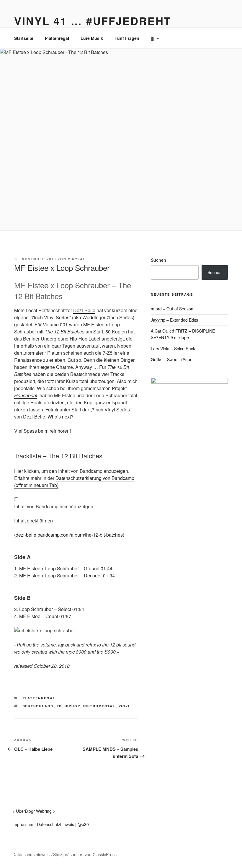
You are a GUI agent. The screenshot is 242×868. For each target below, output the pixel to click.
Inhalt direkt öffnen (33, 520)
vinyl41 (76, 259)
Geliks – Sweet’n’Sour (171, 359)
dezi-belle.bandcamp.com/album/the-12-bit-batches (69, 534)
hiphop (72, 706)
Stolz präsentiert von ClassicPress (85, 854)
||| (152, 38)
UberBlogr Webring (34, 811)
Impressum (22, 824)
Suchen (158, 260)
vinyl (125, 706)
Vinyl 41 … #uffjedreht (92, 20)
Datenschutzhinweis (55, 824)
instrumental (99, 706)
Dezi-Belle (84, 310)
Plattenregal (57, 38)
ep (59, 706)
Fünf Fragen (127, 38)
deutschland (38, 706)
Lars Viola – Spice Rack (173, 348)
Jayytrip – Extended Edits (174, 320)
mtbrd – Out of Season (172, 309)
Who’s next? (60, 416)
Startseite (23, 38)
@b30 (83, 824)
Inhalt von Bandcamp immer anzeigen (53, 506)
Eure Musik (92, 38)
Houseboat (25, 395)
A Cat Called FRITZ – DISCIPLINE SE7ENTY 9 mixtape (183, 334)
